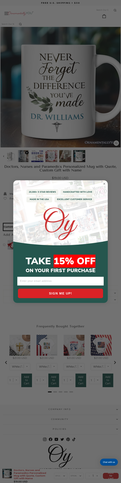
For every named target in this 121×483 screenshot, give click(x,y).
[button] (109, 462)
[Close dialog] (104, 184)
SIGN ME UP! (60, 293)
